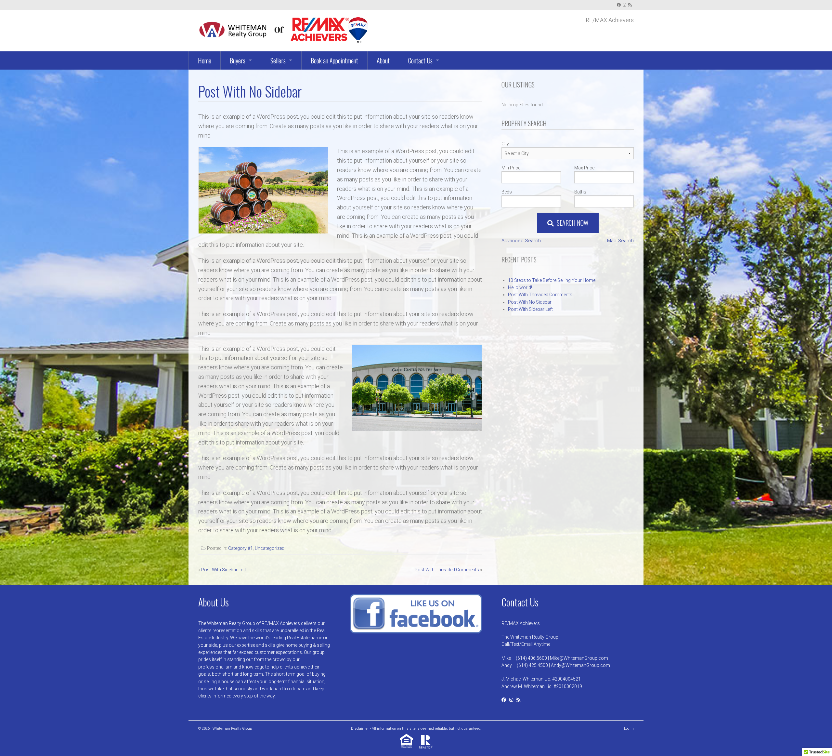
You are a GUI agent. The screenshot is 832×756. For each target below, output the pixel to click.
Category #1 (240, 548)
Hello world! (520, 287)
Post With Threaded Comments (447, 569)
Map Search (620, 241)
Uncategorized (269, 548)
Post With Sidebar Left (223, 569)
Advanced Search (521, 241)
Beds (506, 191)
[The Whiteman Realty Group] (283, 29)
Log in (629, 728)
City (505, 143)
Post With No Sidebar (530, 302)
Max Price (584, 167)
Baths (580, 191)
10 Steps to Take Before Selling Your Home (551, 280)
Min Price (510, 167)
